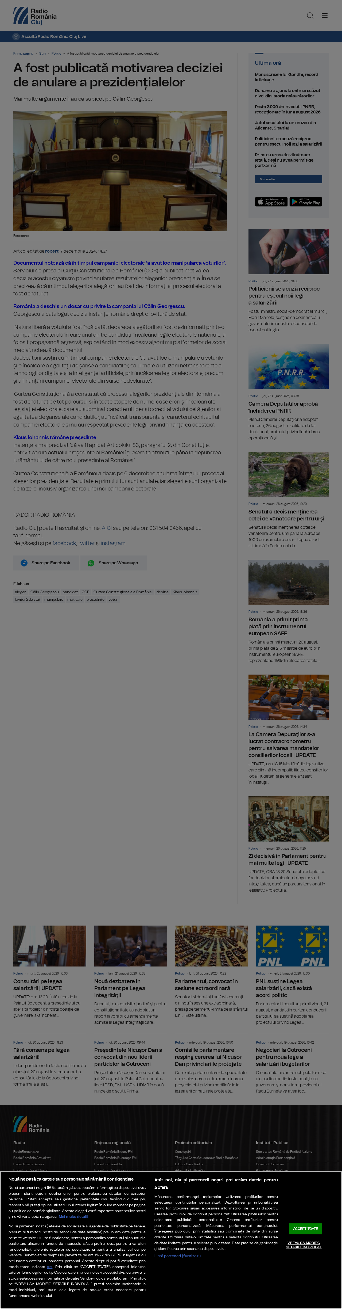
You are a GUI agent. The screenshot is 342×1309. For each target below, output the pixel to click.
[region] (171, 1240)
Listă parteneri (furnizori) (177, 1256)
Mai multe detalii (73, 1217)
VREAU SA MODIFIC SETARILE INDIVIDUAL (303, 1245)
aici (49, 1267)
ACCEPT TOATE (305, 1229)
